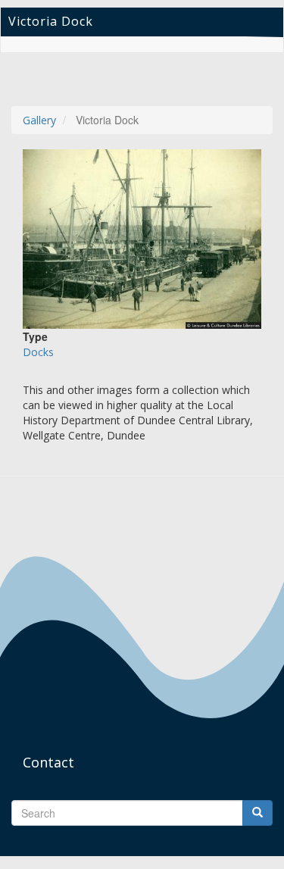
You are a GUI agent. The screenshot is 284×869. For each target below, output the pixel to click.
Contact (48, 762)
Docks (38, 352)
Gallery (39, 120)
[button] (142, 239)
